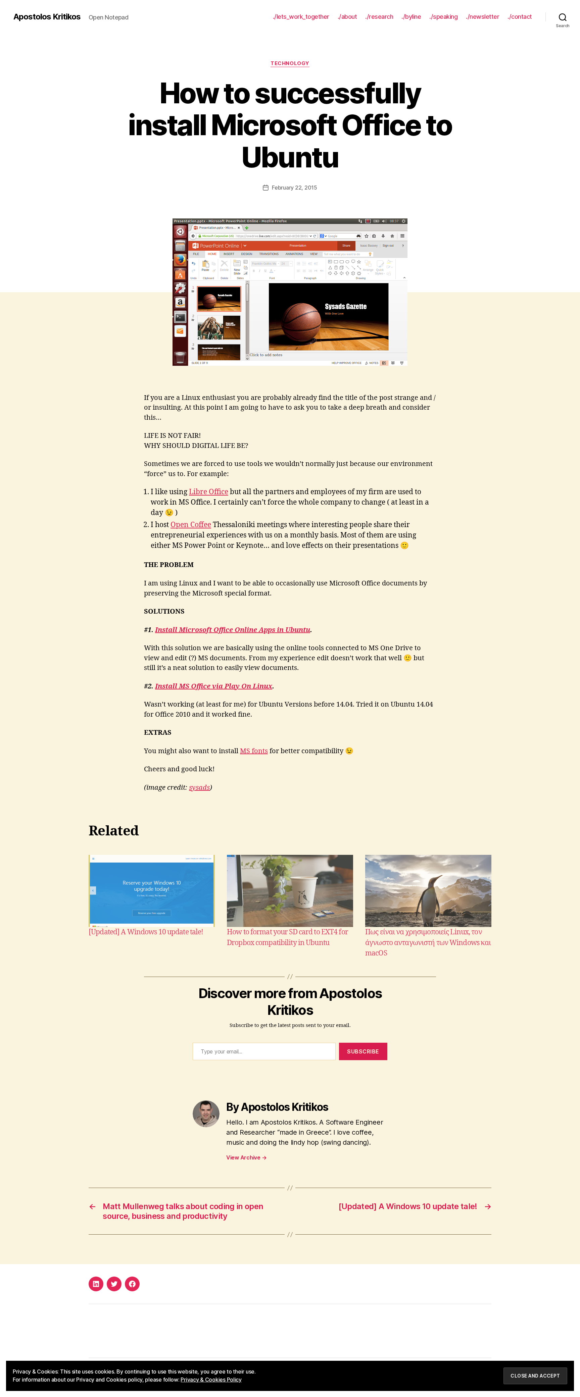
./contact (520, 16)
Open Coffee (191, 524)
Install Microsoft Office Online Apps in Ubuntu (232, 630)
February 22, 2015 (294, 187)
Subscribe (363, 1051)
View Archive (246, 1157)
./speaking (443, 16)
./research (379, 16)
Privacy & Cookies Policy (211, 1379)
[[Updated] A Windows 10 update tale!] (152, 891)
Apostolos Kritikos (47, 17)
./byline (411, 16)
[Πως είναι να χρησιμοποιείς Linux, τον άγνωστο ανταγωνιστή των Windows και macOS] (428, 891)
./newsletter (482, 16)
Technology (290, 63)
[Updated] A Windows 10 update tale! (146, 932)
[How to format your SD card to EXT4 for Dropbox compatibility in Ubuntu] (290, 891)
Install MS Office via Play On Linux (213, 686)
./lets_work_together (301, 16)
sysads (199, 787)
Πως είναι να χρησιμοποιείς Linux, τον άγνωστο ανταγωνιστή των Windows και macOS (428, 943)
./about (347, 16)
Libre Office (208, 492)
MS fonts (254, 751)
